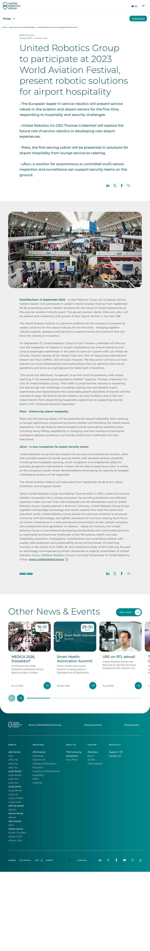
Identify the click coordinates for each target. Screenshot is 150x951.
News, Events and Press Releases (22, 27)
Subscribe (138, 18)
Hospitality (38, 775)
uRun (11, 825)
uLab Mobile (14, 775)
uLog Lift (13, 794)
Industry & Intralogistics (44, 763)
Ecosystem (72, 756)
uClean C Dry (15, 836)
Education (37, 767)
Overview (93, 752)
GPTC (37, 860)
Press (7, 18)
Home (4, 27)
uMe (10, 756)
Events (91, 759)
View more (125, 612)
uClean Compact (17, 832)
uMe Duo (13, 763)
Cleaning (37, 782)
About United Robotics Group (45, 725)
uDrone (12, 809)
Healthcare (38, 756)
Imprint (49, 860)
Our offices (72, 759)
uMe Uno (13, 759)
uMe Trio (13, 767)
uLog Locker (14, 802)
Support (113, 752)
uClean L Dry (15, 840)
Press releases (95, 763)
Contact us (115, 756)
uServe (12, 817)
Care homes (38, 759)
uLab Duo (13, 782)
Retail (35, 778)
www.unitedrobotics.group (46, 559)
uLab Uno (13, 778)
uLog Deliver (15, 790)
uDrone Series (16, 805)
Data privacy (25, 860)
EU (136, 6)
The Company (73, 752)
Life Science (39, 752)
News (91, 756)
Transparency (131, 725)
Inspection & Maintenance (46, 771)
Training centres (93, 725)
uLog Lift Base (15, 798)
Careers (12, 860)
